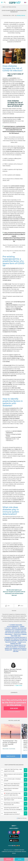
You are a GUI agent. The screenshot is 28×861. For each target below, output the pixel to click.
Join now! (14, 708)
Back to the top (22, 818)
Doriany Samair (21, 15)
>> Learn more (18, 685)
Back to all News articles (9, 7)
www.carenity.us (10, 849)
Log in (19, 859)
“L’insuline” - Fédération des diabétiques (15, 628)
